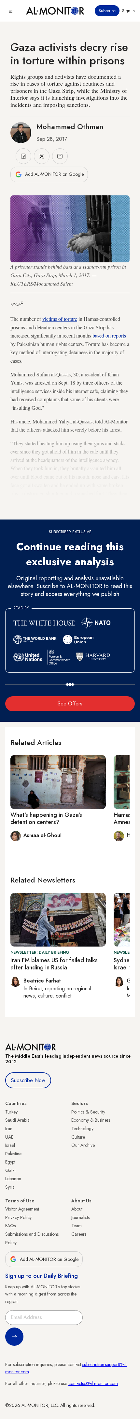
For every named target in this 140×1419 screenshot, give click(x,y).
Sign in (128, 11)
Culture (78, 1137)
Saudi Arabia (17, 1120)
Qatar (10, 1170)
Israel (10, 1145)
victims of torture (59, 318)
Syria (10, 1187)
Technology (82, 1128)
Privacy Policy (18, 1217)
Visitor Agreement (22, 1209)
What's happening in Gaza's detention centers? (46, 818)
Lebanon (13, 1178)
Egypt (10, 1162)
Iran (8, 1128)
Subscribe (107, 11)
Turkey (11, 1112)
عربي (17, 302)
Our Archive (83, 1145)
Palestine (13, 1153)
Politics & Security (88, 1112)
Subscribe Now (28, 1080)
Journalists (80, 1217)
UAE (9, 1137)
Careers (78, 1234)
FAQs (10, 1225)
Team (76, 1225)
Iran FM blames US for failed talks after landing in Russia (54, 964)
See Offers (70, 703)
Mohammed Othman (70, 126)
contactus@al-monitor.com (93, 1383)
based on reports (109, 335)
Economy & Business (90, 1120)
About (76, 1209)
